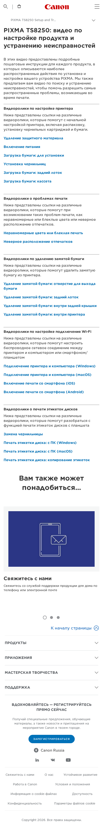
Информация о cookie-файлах (34, 794)
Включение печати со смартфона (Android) (44, 392)
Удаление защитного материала (33, 138)
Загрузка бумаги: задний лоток (33, 173)
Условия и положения (72, 784)
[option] (51, 558)
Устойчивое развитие (80, 774)
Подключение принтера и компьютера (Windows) (50, 366)
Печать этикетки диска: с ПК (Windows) (40, 443)
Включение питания (22, 147)
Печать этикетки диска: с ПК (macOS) (38, 451)
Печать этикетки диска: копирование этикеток (47, 460)
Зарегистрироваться (51, 738)
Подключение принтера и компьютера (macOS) (48, 375)
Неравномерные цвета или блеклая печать (43, 233)
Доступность (82, 794)
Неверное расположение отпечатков (38, 242)
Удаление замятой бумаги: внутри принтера (44, 314)
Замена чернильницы (23, 434)
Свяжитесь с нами (28, 578)
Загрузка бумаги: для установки (34, 155)
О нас (49, 774)
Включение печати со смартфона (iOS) (39, 383)
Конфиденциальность (25, 803)
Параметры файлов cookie (74, 803)
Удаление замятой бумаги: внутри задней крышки (50, 306)
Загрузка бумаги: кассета (28, 181)
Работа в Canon (25, 784)
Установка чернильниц (25, 164)
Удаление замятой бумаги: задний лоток (41, 297)
